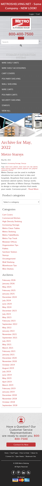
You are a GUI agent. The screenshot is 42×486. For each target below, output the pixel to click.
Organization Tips (10, 245)
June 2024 (7, 303)
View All (6, 110)
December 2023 (9, 310)
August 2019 (8, 368)
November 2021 (9, 334)
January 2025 (8, 293)
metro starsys (5, 168)
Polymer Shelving (11, 78)
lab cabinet (34, 167)
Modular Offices (9, 241)
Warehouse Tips (9, 265)
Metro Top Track (9, 238)
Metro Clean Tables (11, 228)
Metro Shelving (9, 231)
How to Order (24, 453)
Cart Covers (8, 73)
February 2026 (9, 280)
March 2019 (7, 385)
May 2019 (6, 378)
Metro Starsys (12, 154)
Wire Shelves (8, 268)
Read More (33, 189)
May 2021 (6, 344)
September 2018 (9, 405)
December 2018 (9, 395)
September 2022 (9, 324)
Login (31, 14)
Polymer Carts (9, 94)
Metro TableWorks (10, 234)
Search (21, 38)
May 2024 (6, 307)
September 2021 (9, 337)
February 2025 (9, 290)
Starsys (6, 105)
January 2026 (8, 283)
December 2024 (9, 297)
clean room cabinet (11, 167)
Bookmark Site (31, 456)
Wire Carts (7, 89)
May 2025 (6, 286)
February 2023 (9, 320)
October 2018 (8, 401)
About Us (34, 453)
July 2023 (6, 313)
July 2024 (6, 300)
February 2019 (9, 388)
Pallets (5, 248)
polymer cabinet (16, 168)
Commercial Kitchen (11, 218)
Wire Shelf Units (10, 62)
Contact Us (10, 456)
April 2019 (7, 381)
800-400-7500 (21, 34)
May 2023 (6, 317)
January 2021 (8, 354)
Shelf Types (14, 453)
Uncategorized (8, 258)
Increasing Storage (14, 163)
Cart (38, 14)
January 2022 (8, 330)
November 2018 (9, 398)
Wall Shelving (9, 84)
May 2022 (6, 327)
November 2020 (9, 361)
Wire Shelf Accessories (14, 68)
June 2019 (7, 374)
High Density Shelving (12, 221)
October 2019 (8, 364)
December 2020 (9, 357)
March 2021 (7, 347)
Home (7, 453)
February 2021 (9, 351)
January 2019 (8, 391)
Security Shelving (11, 100)
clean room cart (24, 167)
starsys (10, 170)
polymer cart (27, 168)
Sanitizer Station (9, 251)
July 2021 (6, 340)
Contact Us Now (21, 444)
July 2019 (6, 371)
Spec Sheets (20, 456)
